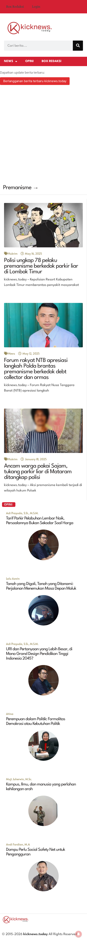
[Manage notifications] (78, 934)
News (8, 61)
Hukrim (12, 253)
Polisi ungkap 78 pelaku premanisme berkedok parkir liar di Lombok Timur (41, 266)
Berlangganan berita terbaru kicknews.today (34, 81)
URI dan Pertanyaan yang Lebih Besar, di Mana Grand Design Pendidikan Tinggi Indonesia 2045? (39, 654)
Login (36, 7)
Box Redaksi (15, 7)
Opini (29, 61)
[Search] (78, 46)
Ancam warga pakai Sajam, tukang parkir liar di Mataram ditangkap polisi (38, 471)
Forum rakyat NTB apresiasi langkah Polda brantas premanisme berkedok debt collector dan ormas (36, 369)
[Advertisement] (43, 135)
